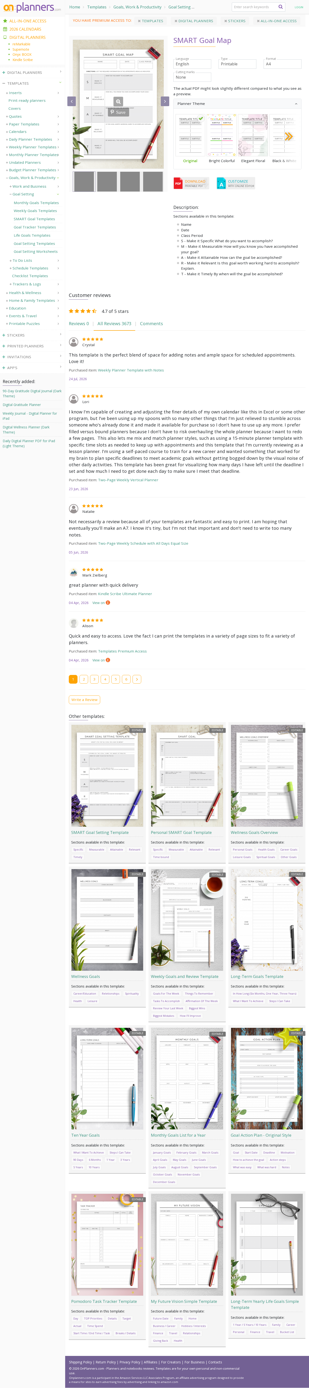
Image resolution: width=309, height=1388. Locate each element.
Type (224, 58)
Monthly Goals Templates (36, 202)
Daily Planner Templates (30, 139)
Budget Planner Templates (32, 169)
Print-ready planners (27, 100)
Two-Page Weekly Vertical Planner (128, 479)
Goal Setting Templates (34, 243)
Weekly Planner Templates (32, 146)
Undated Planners (25, 162)
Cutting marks (185, 72)
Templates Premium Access (122, 651)
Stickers (236, 20)
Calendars (18, 131)
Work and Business (29, 186)
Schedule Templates (30, 268)
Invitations (19, 356)
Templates (96, 7)
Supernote (21, 49)
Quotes (15, 116)
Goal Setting (180, 7)
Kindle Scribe (23, 59)
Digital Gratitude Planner (22, 404)
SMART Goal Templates (219, 7)
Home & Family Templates (32, 300)
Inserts (15, 92)
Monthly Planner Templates (33, 154)
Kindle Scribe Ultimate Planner (125, 593)
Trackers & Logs (27, 284)
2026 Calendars (25, 29)
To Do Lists (22, 260)
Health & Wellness (25, 292)
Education (17, 308)
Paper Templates (24, 124)
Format (271, 58)
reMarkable (21, 44)
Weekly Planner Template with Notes (131, 370)
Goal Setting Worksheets (36, 251)
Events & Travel (23, 315)
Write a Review (84, 699)
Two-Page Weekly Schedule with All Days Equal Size (143, 543)
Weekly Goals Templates (35, 210)
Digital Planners (195, 20)
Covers (14, 108)
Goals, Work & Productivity (137, 7)
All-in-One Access (27, 21)
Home (74, 7)
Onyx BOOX (22, 54)
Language (182, 58)
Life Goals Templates (32, 235)
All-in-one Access (278, 20)
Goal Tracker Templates (35, 227)
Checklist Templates (30, 275)
